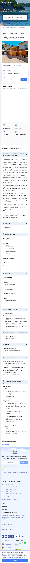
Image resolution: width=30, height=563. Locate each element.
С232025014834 (5, 444)
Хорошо (15, 560)
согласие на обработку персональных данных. (16, 470)
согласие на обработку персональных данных (14, 557)
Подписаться (24, 462)
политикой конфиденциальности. (12, 468)
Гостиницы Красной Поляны (7, 27)
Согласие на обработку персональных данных (14, 515)
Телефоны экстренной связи (9, 499)
